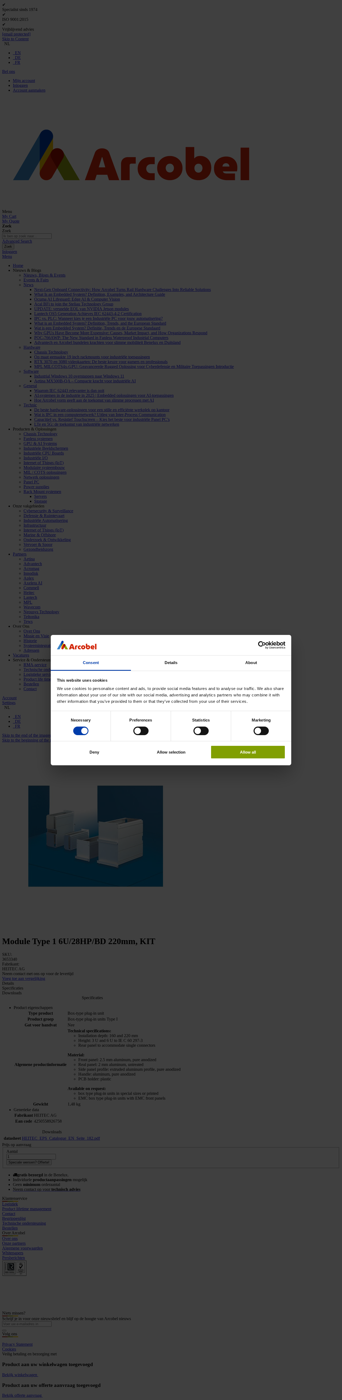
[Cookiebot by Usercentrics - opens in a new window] (262, 645)
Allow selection (171, 752)
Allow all (248, 752)
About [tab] (251, 662)
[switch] (141, 731)
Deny (94, 752)
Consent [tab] (91, 662)
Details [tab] (171, 662)
